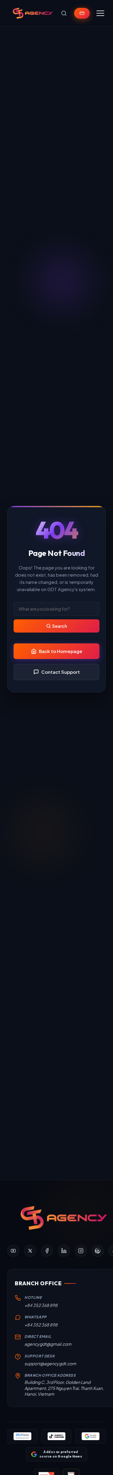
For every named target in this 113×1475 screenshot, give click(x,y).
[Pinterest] (98, 1251)
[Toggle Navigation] (100, 13)
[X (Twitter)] (30, 1251)
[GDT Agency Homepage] (32, 13)
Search (59, 626)
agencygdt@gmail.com (47, 1344)
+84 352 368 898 (41, 1305)
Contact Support (60, 672)
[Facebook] (47, 1251)
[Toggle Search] (63, 13)
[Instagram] (81, 1251)
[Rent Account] (82, 13)
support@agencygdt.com (50, 1363)
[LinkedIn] (64, 1251)
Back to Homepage (60, 651)
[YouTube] (13, 1251)
